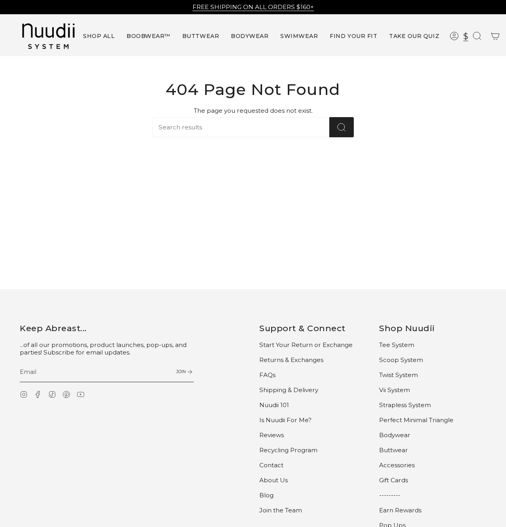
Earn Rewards (400, 510)
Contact (271, 465)
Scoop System (401, 360)
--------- (389, 495)
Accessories (397, 465)
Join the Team (280, 510)
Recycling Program (288, 450)
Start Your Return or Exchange (306, 345)
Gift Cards (393, 480)
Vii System (394, 390)
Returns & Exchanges (291, 360)
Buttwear (393, 450)
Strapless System (405, 405)
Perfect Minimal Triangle (416, 420)
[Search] (341, 127)
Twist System (398, 375)
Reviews (271, 435)
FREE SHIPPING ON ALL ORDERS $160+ (253, 7)
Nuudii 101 (274, 405)
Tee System (396, 345)
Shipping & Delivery (288, 390)
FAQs (267, 375)
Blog (266, 495)
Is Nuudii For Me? (285, 420)
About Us (273, 480)
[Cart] (495, 36)
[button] (148, 36)
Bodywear (394, 435)
